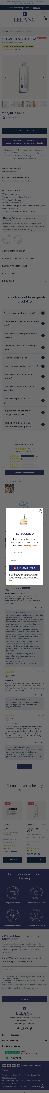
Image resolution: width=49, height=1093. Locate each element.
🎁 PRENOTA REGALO (24, 568)
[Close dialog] (40, 511)
